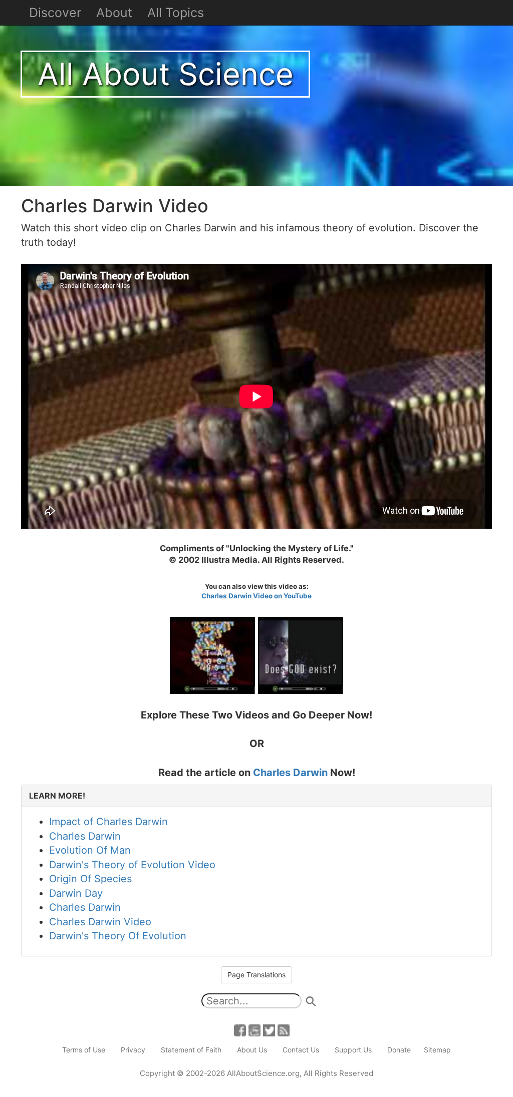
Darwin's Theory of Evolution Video (132, 865)
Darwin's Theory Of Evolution (117, 936)
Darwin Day (76, 893)
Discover (55, 12)
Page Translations (256, 974)
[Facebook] (240, 1029)
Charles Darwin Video (100, 922)
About (114, 12)
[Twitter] (269, 1029)
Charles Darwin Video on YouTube (256, 596)
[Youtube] (254, 1029)
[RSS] (284, 1029)
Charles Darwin (290, 773)
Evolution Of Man (90, 850)
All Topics (175, 12)
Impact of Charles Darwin (108, 822)
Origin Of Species (90, 879)
